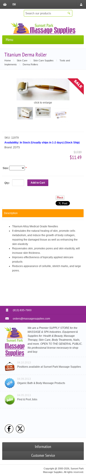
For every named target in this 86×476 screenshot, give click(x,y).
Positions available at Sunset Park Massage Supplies (49, 366)
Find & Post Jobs (27, 399)
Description (11, 213)
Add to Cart (38, 182)
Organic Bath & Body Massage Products (41, 383)
